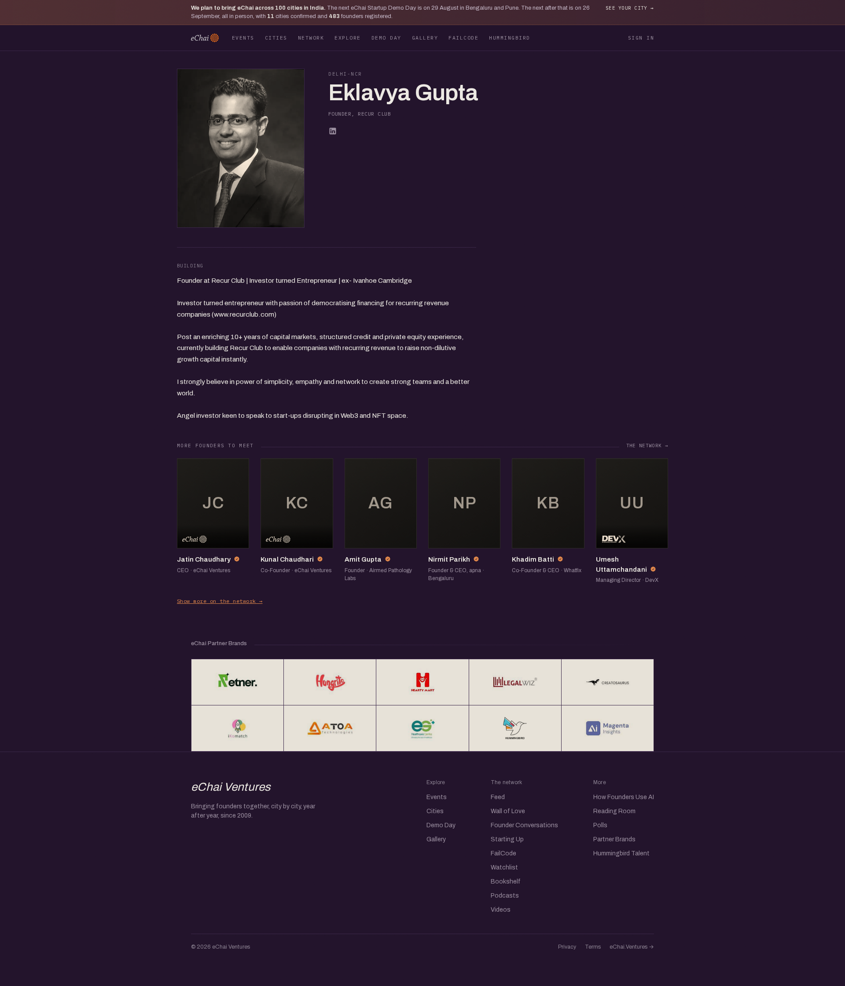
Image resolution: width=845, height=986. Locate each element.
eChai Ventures (231, 787)
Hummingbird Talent (621, 853)
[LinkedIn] (332, 131)
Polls (600, 825)
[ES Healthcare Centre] (422, 728)
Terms (593, 947)
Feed (498, 797)
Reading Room (614, 811)
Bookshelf (506, 881)
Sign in (641, 37)
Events (243, 37)
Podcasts (505, 895)
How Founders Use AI (623, 797)
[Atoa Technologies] (330, 728)
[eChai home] (205, 37)
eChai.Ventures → (632, 947)
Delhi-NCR (345, 74)
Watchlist (504, 867)
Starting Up (507, 839)
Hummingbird (509, 37)
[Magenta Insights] (608, 728)
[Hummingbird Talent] (515, 728)
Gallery (425, 37)
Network (311, 37)
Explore (347, 37)
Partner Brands (614, 839)
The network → (647, 445)
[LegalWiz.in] (515, 682)
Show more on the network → (219, 601)
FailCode (463, 37)
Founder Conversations (524, 825)
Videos (501, 909)
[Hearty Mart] (422, 682)
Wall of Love (508, 811)
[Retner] (237, 682)
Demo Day (386, 37)
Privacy (567, 947)
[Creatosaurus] (608, 682)
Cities (276, 37)
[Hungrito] (330, 682)
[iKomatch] (237, 728)
